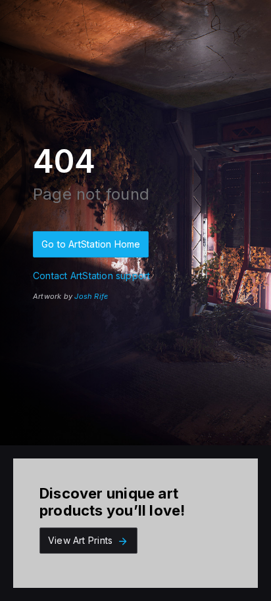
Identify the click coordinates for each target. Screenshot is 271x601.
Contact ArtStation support (91, 275)
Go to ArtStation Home (90, 244)
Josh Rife (91, 296)
